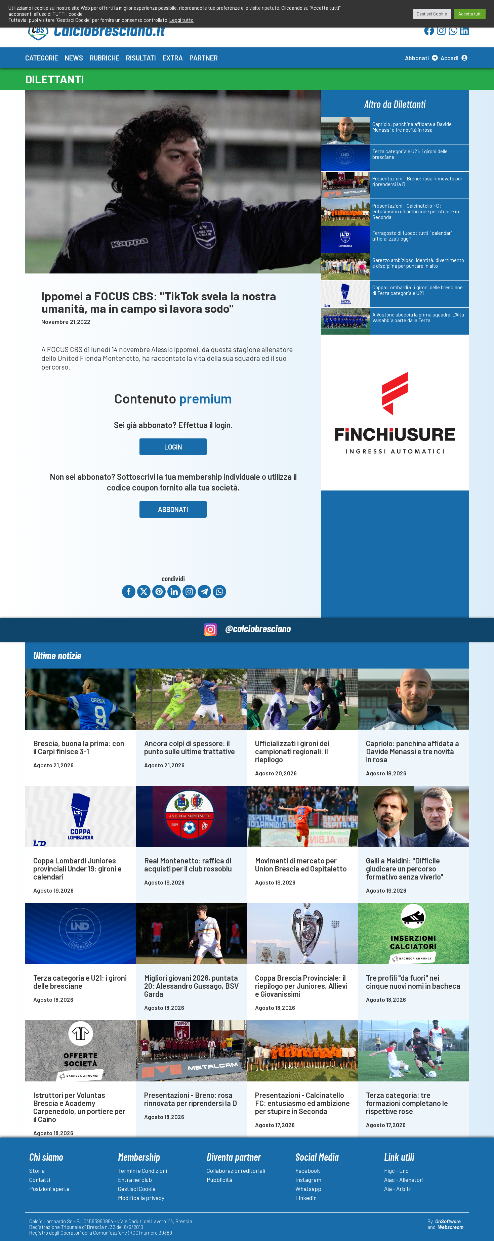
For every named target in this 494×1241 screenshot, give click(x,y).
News (74, 58)
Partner (204, 58)
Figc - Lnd (396, 1170)
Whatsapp (308, 1188)
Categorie (41, 58)
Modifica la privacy (141, 1197)
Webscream (450, 1227)
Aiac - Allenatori (403, 1179)
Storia (37, 1170)
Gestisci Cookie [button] (432, 13)
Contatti (39, 1179)
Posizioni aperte (49, 1188)
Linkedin (306, 1197)
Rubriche (104, 58)
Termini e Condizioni (142, 1170)
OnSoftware (448, 1221)
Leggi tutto (181, 20)
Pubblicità (219, 1179)
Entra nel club (135, 1179)
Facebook (307, 1170)
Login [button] (173, 447)
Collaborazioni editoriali (236, 1170)
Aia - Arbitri (398, 1188)
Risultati (141, 58)
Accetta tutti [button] (470, 13)
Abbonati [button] (173, 509)
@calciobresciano (258, 628)
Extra (173, 58)
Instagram (308, 1179)
